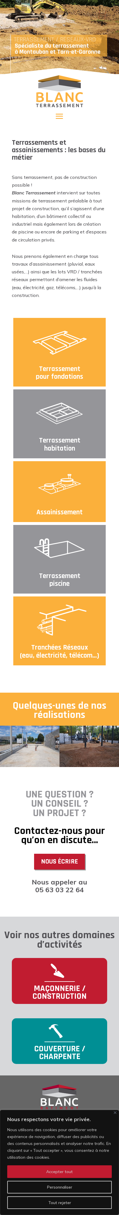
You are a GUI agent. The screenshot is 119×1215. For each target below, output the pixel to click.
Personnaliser (59, 1187)
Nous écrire (59, 861)
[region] (59, 1162)
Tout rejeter (59, 1202)
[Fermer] (115, 1112)
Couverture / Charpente (59, 1052)
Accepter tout (59, 1171)
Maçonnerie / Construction (59, 992)
